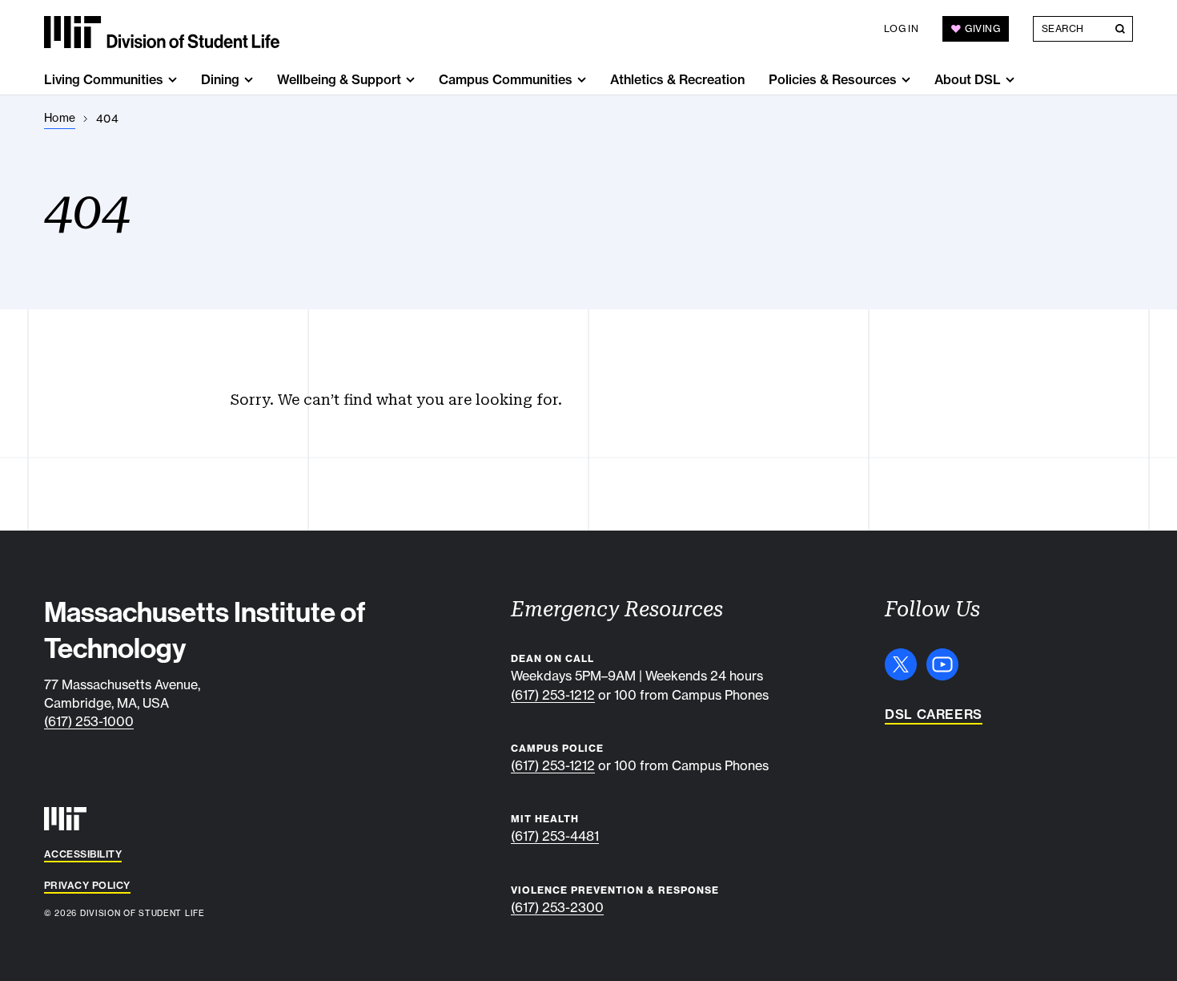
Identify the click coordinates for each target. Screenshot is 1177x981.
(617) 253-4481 (555, 836)
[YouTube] (942, 664)
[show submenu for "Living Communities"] (172, 79)
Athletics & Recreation (677, 79)
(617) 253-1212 (553, 695)
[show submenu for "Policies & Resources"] (906, 79)
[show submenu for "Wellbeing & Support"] (410, 79)
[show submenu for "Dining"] (248, 79)
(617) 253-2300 (557, 907)
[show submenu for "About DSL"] (1010, 79)
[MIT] (65, 818)
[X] (901, 664)
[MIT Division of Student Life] (161, 32)
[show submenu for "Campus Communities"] (581, 79)
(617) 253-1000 (89, 721)
